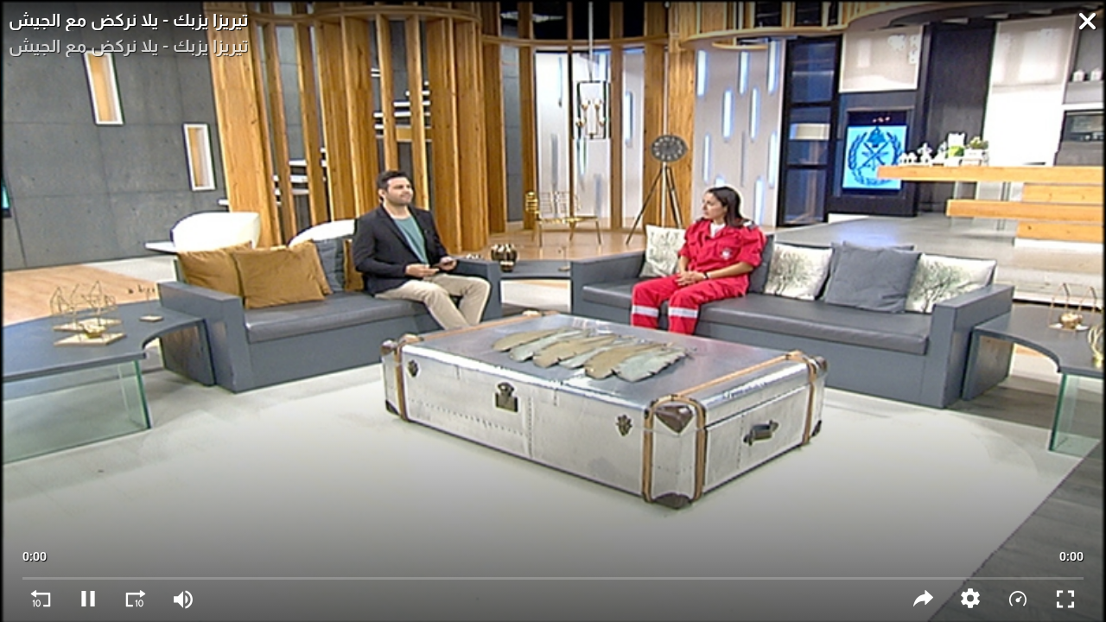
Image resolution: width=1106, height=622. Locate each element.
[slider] (553, 570)
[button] (971, 598)
